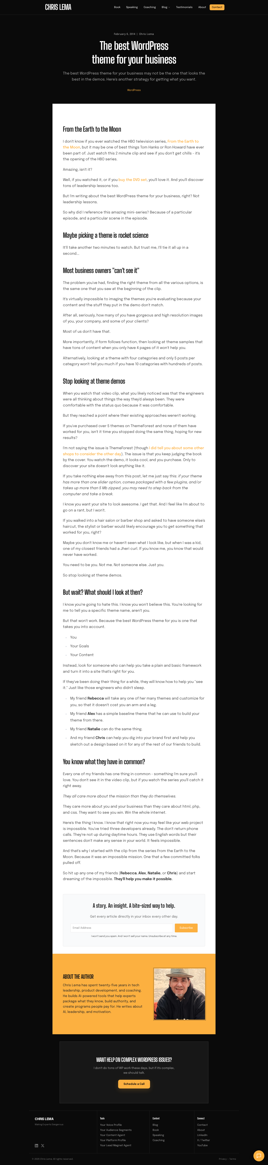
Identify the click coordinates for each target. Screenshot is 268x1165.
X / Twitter (203, 1140)
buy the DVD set (133, 180)
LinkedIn (202, 1135)
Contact (217, 7)
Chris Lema (44, 1119)
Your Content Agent (112, 1135)
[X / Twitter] (42, 1145)
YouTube (202, 1145)
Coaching (150, 7)
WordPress (134, 90)
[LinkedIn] (36, 1145)
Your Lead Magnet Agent (115, 1145)
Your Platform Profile (113, 1140)
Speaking (132, 7)
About (202, 7)
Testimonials (184, 7)
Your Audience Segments (116, 1130)
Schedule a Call (134, 1084)
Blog (164, 7)
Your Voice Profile (111, 1125)
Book (117, 7)
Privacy (223, 1159)
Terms (232, 1159)
